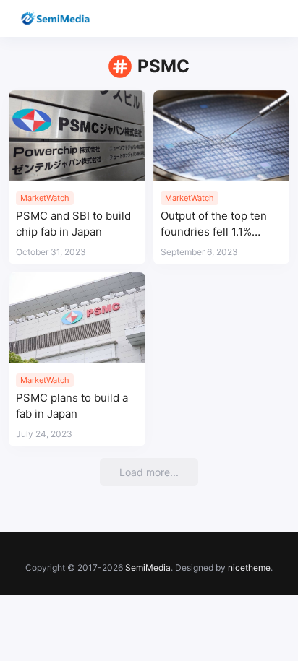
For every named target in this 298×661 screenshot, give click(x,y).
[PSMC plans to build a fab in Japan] (77, 317)
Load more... (149, 472)
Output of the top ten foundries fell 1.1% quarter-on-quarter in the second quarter (216, 224)
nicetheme (249, 567)
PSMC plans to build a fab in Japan (72, 405)
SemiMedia (148, 567)
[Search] (245, 18)
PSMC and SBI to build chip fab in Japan (73, 223)
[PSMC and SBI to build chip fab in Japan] (77, 135)
